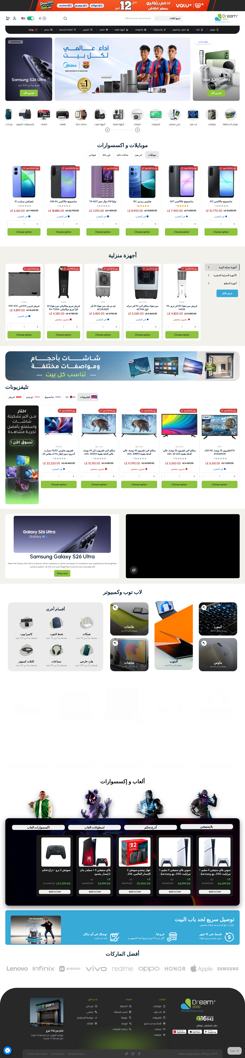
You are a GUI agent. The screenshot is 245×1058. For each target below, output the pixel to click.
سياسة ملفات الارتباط (37, 1053)
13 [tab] (104, 93)
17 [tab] (85, 93)
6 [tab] (136, 93)
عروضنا (124, 1017)
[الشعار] (226, 18)
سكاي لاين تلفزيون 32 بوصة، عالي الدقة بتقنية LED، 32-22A (179, 452)
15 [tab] (94, 93)
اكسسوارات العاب (38, 827)
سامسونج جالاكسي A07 (181, 201)
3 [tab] (150, 93)
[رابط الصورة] (228, 968)
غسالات (158, 1029)
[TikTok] (126, 1053)
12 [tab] (108, 93)
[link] (230, 117)
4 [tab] (146, 93)
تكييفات (158, 1035)
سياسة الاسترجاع (85, 1017)
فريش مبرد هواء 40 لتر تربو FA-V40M (181, 307)
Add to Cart (215, 891)
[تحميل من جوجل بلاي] (211, 1033)
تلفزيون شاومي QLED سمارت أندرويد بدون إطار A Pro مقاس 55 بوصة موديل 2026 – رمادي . (59, 452)
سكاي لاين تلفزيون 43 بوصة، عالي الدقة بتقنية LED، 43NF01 (139, 452)
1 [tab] (160, 93)
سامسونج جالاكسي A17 (221, 201)
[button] (168, 18)
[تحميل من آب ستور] (195, 1033)
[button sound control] (134, 570)
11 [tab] (113, 93)
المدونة (124, 1006)
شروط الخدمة (57, 1053)
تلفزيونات (157, 1017)
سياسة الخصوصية (76, 1053)
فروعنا (124, 1023)
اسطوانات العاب (94, 827)
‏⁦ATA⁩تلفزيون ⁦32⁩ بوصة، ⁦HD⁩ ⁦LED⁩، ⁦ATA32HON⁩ (219, 452)
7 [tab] (132, 93)
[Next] (107, 130)
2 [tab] (155, 93)
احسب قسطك (121, 1012)
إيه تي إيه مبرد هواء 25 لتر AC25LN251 (102, 307)
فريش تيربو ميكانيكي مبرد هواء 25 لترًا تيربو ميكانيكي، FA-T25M (63, 307)
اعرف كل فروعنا (51, 1046)
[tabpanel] (122, 69)
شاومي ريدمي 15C (142, 201)
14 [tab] (99, 93)
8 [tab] (126, 93)
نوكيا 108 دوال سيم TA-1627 (102, 201)
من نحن (89, 1006)
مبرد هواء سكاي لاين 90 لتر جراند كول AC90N (142, 307)
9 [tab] (122, 93)
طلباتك (90, 1023)
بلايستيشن (206, 826)
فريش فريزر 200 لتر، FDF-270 (24, 305)
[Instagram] (133, 1053)
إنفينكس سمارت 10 (24, 201)
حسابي (89, 1012)
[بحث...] (65, 18)
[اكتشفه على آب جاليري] (179, 1033)
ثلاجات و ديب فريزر (153, 1023)
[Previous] (137, 130)
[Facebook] (139, 1053)
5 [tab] (141, 93)
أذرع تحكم (150, 827)
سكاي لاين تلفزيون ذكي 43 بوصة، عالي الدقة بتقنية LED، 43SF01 (99, 452)
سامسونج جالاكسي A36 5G (63, 201)
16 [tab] (90, 93)
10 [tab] (118, 93)
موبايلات (157, 1006)
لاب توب (158, 1012)
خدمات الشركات (120, 1029)
